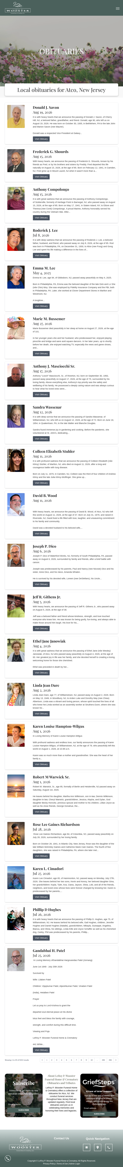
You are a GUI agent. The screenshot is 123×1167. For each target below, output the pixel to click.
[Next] (116, 1060)
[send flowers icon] (86, 1147)
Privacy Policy (49, 1164)
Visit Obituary (41, 139)
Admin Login (74, 1164)
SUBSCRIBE (23, 1110)
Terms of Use (62, 1164)
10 (92, 1060)
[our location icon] (97, 1147)
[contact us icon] (108, 1147)
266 (110, 1060)
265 (103, 1060)
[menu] (118, 8)
